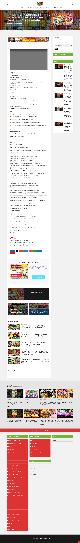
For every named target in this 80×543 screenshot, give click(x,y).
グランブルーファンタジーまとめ (14, 486)
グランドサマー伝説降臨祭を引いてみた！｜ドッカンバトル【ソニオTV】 (31, 421)
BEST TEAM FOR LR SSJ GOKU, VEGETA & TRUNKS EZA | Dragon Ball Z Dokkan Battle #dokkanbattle (68, 127)
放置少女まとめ (11, 480)
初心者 (36, 7)
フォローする (36, 293)
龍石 (55, 7)
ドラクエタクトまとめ (12, 489)
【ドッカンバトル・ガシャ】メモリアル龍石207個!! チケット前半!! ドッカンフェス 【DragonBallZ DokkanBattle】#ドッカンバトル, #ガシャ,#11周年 (68, 114)
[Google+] (21, 251)
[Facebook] (12, 251)
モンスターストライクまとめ (13, 462)
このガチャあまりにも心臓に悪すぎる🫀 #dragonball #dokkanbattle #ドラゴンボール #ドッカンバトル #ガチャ (68, 87)
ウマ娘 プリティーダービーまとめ (14, 492)
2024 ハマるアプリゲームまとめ (14, 440)
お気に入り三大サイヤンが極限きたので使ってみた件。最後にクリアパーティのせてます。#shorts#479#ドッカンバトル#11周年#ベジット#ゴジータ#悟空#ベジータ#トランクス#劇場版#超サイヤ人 (68, 73)
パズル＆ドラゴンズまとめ (13, 468)
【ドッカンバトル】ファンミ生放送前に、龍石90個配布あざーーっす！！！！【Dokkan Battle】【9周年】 (34, 335)
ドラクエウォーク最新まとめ (13, 526)
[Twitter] (17, 251)
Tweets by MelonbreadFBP (15, 223)
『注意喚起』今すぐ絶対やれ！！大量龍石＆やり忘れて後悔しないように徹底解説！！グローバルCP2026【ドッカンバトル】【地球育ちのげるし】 (48, 402)
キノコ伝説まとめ (11, 446)
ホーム (18, 7)
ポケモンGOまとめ (11, 498)
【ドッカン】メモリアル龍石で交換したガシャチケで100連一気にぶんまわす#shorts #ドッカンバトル (14, 421)
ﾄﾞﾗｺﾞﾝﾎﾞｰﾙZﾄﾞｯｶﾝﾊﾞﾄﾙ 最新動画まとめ (43, 538)
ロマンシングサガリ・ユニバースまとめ (15, 477)
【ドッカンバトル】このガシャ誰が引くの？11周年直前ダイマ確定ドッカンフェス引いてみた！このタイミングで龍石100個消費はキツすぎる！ (34, 352)
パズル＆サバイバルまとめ (13, 474)
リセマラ (47, 7)
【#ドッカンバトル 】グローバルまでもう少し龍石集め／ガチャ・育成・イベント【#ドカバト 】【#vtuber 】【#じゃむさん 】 (48, 422)
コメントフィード (33, 471)
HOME (9, 30)
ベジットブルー (42, 7)
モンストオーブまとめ (12, 517)
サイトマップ (33, 440)
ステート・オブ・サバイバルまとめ (14, 471)
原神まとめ (10, 523)
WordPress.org (33, 474)
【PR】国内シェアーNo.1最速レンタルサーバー (40, 452)
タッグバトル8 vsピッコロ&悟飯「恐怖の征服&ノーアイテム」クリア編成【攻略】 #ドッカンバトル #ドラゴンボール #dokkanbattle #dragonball (68, 99)
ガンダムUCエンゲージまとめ (13, 520)
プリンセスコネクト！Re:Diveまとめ (15, 501)
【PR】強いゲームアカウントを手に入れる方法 (39, 455)
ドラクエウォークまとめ (12, 455)
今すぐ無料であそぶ (38, 277)
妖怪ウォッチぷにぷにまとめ (13, 514)
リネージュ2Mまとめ (12, 507)
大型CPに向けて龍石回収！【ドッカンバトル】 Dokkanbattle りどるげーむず (65, 402)
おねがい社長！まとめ (12, 483)
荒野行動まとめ (11, 449)
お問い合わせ (33, 446)
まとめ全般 (22, 7)
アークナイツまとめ (12, 458)
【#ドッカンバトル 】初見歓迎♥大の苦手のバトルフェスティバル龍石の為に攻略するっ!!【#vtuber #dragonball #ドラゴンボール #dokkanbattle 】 (38, 30)
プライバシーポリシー (35, 449)
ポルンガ (27, 7)
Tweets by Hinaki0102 (14, 234)
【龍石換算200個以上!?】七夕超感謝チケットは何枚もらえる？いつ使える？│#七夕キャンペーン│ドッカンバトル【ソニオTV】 (35, 361)
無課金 (58, 7)
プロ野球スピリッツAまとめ (13, 465)
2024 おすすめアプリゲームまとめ (14, 443)
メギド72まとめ (11, 504)
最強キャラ (32, 7)
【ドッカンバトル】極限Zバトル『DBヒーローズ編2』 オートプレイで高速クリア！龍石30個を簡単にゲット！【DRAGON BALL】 (35, 344)
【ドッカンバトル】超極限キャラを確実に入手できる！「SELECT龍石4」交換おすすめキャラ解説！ (34, 326)
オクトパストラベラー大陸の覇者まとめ (15, 495)
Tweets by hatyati (13, 238)
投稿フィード (32, 468)
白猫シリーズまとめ (12, 452)
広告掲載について (34, 443)
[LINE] (35, 251)
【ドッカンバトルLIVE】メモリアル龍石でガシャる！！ (32, 401)
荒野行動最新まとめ (12, 529)
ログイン (19, 371)
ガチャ (51, 7)
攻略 (61, 7)
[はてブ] (26, 251)
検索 (56, 48)
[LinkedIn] (39, 251)
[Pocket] (31, 251)
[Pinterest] (12, 253)
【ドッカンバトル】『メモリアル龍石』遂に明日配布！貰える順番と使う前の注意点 (65, 421)
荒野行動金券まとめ (12, 511)
